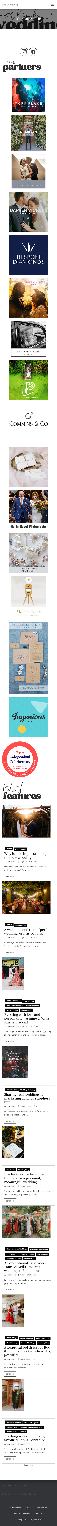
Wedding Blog (15, 1507)
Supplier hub (42, 1507)
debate (9, 924)
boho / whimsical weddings (17, 1249)
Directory (29, 1507)
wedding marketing (27, 1090)
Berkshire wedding (14, 1422)
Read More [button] (10, 876)
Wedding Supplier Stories (16, 1432)
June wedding (12, 1254)
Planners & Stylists (31, 1423)
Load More (28, 1465)
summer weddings (14, 1258)
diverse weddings (13, 1000)
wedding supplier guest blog (31, 1427)
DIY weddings (28, 1001)
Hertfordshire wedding (39, 1250)
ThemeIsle (37, 1520)
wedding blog (20, 849)
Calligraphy (11, 1169)
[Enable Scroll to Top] (51, 1520)
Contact (39, 1514)
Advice (9, 848)
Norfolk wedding (26, 1338)
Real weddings (12, 1010)
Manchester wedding (15, 1006)
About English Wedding (23, 1514)
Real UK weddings (32, 1006)
